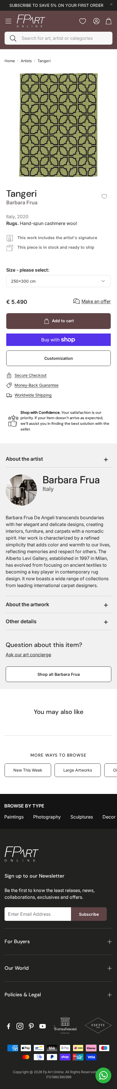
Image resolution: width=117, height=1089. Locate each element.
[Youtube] (42, 1026)
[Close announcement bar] (111, 4)
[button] (58, 38)
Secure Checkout (30, 375)
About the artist (24, 459)
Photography (47, 817)
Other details (21, 621)
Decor (109, 817)
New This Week (27, 770)
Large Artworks (77, 770)
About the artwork (27, 604)
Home (10, 61)
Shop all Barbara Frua (58, 674)
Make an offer (96, 301)
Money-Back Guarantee (36, 385)
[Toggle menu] (8, 21)
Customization (58, 358)
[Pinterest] (31, 1026)
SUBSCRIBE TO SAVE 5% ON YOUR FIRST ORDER (56, 5)
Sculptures (81, 817)
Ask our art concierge (28, 654)
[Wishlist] (83, 21)
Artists (26, 61)
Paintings (14, 817)
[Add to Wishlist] (104, 196)
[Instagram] (19, 1026)
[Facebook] (8, 1026)
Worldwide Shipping (33, 395)
